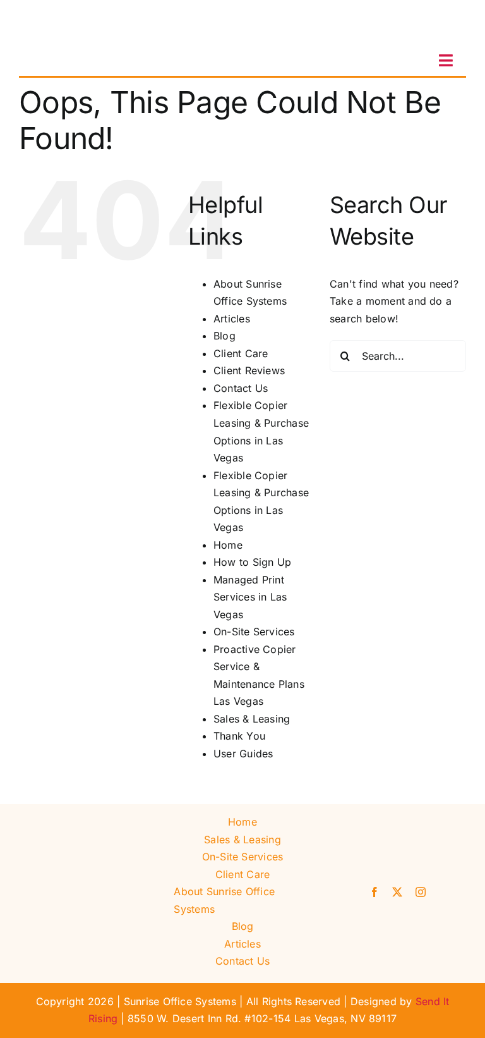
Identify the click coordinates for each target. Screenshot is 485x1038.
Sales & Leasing (251, 718)
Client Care (240, 353)
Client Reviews (249, 370)
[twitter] (397, 892)
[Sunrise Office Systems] (82, 14)
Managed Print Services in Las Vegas (250, 597)
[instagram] (421, 892)
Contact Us (240, 388)
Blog (224, 335)
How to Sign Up (252, 562)
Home (227, 545)
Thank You (239, 736)
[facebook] (374, 892)
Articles (231, 318)
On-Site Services (254, 631)
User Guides (243, 753)
